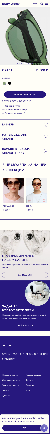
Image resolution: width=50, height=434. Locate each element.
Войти (35, 3)
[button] (17, 63)
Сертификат (8, 359)
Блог (28, 390)
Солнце (17, 354)
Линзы (44, 354)
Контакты (29, 380)
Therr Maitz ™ (30, 354)
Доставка (6, 395)
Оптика (6, 354)
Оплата (5, 390)
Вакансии (30, 385)
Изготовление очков (11, 380)
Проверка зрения (10, 374)
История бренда (33, 374)
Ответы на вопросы (10, 385)
